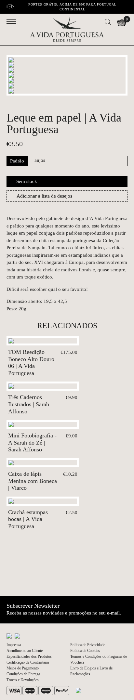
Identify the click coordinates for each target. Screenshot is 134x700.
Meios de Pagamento (23, 668)
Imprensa (14, 644)
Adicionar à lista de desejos (44, 196)
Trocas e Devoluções (23, 680)
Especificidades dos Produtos (29, 656)
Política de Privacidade (87, 644)
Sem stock (26, 181)
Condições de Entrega (23, 674)
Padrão (17, 160)
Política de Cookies (85, 650)
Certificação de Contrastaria (28, 662)
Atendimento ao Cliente (25, 650)
